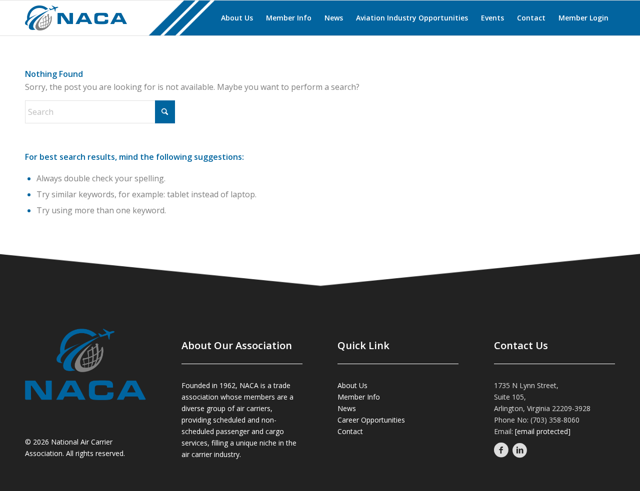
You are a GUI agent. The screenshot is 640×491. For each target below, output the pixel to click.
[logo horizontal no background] (66, 17)
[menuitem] (237, 17)
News (347, 408)
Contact (350, 431)
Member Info (359, 397)
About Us (353, 385)
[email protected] (542, 431)
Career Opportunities (371, 420)
